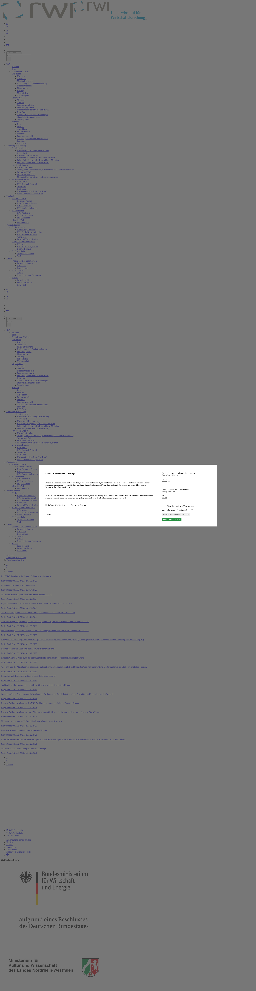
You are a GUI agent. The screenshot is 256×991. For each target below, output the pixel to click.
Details (49, 515)
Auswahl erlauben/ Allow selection (176, 515)
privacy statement (168, 492)
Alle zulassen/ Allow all (171, 519)
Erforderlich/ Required (57, 505)
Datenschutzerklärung (170, 475)
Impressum (166, 481)
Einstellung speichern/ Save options (180, 506)
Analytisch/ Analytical (79, 505)
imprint (164, 498)
